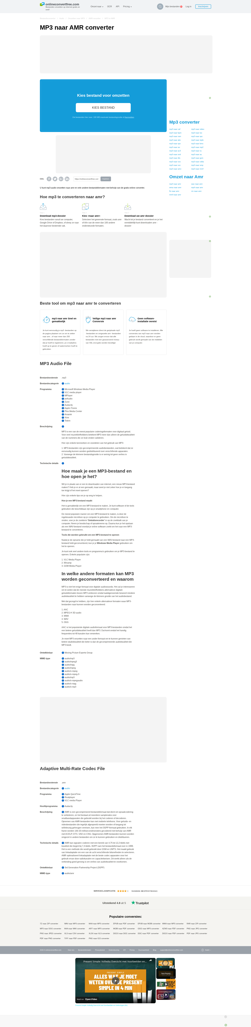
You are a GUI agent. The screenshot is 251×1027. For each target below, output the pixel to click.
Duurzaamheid (143, 950)
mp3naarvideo (197, 129)
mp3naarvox (175, 162)
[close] (225, 1017)
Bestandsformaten (84, 950)
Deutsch (203, 912)
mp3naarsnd (175, 154)
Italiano (202, 920)
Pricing (126, 6)
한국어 (202, 936)
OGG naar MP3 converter (148, 929)
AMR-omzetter (95, 18)
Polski (202, 938)
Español (203, 910)
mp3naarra (196, 151)
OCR (109, 6)
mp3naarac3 (175, 151)
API (117, 6)
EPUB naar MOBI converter (149, 924)
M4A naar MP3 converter (99, 924)
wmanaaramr (175, 187)
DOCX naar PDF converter (173, 933)
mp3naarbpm (175, 133)
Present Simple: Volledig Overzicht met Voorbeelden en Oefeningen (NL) (115, 961)
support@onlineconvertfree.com (171, 950)
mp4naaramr (197, 187)
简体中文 (203, 933)
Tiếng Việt (203, 923)
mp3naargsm (197, 158)
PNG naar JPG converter (197, 929)
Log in (188, 6)
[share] (150, 960)
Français (203, 915)
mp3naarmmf (197, 169)
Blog (154, 950)
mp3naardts (174, 158)
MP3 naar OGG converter (50, 929)
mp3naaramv (175, 169)
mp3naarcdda (197, 162)
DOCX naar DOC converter (124, 933)
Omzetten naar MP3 (76, 18)
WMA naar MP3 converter (173, 924)
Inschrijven (203, 6)
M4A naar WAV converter (74, 929)
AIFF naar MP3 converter (99, 929)
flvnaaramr (174, 191)
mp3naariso (196, 133)
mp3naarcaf (174, 129)
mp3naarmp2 (197, 147)
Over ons (71, 950)
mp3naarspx (175, 143)
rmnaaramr (196, 191)
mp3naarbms (197, 143)
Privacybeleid (100, 950)
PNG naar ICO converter (99, 938)
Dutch (202, 928)
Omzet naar (96, 6)
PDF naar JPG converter (197, 933)
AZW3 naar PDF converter (173, 929)
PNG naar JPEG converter (51, 933)
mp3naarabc (175, 140)
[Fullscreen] (173, 966)
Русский (203, 905)
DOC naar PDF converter (148, 933)
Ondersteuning (114, 950)
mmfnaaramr (175, 195)
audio (67, 383)
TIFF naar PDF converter (74, 938)
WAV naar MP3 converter (74, 924)
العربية (202, 907)
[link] (79, 962)
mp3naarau (196, 154)
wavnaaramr (197, 184)
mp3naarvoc (175, 165)
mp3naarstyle (197, 140)
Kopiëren (105, 179)
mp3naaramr (175, 184)
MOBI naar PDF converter (124, 929)
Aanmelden (129, 117)
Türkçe (202, 931)
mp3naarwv (174, 147)
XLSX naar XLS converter (99, 933)
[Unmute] (160, 966)
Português (203, 925)
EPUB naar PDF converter (124, 924)
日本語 (202, 918)
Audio (61, 18)
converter (184, 122)
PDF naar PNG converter (50, 938)
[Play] (157, 966)
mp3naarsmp (197, 165)
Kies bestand (103, 107)
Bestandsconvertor (47, 18)
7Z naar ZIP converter (49, 924)
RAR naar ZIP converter (197, 924)
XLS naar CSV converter (74, 933)
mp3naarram (175, 136)
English (202, 902)
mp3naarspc (197, 136)
